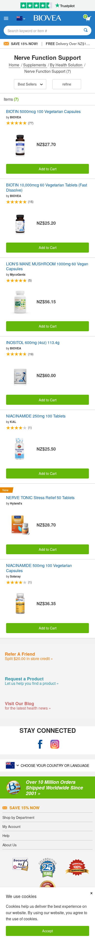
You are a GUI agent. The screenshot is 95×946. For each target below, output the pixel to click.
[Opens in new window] (40, 744)
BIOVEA (15, 117)
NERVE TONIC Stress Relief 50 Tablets (40, 497)
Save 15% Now (24, 808)
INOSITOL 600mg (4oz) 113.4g (32, 342)
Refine (66, 83)
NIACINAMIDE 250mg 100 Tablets (36, 416)
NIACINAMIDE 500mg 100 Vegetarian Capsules (39, 568)
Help (6, 835)
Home (14, 65)
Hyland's (16, 503)
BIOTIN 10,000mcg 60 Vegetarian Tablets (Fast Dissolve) (46, 188)
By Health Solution (66, 65)
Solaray (15, 576)
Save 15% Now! (24, 43)
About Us (9, 844)
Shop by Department (18, 817)
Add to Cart (48, 168)
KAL (13, 421)
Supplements (35, 65)
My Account (11, 826)
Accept (47, 930)
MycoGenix (18, 274)
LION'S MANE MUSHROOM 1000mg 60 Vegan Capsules (47, 266)
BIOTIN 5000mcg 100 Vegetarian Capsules (43, 111)
